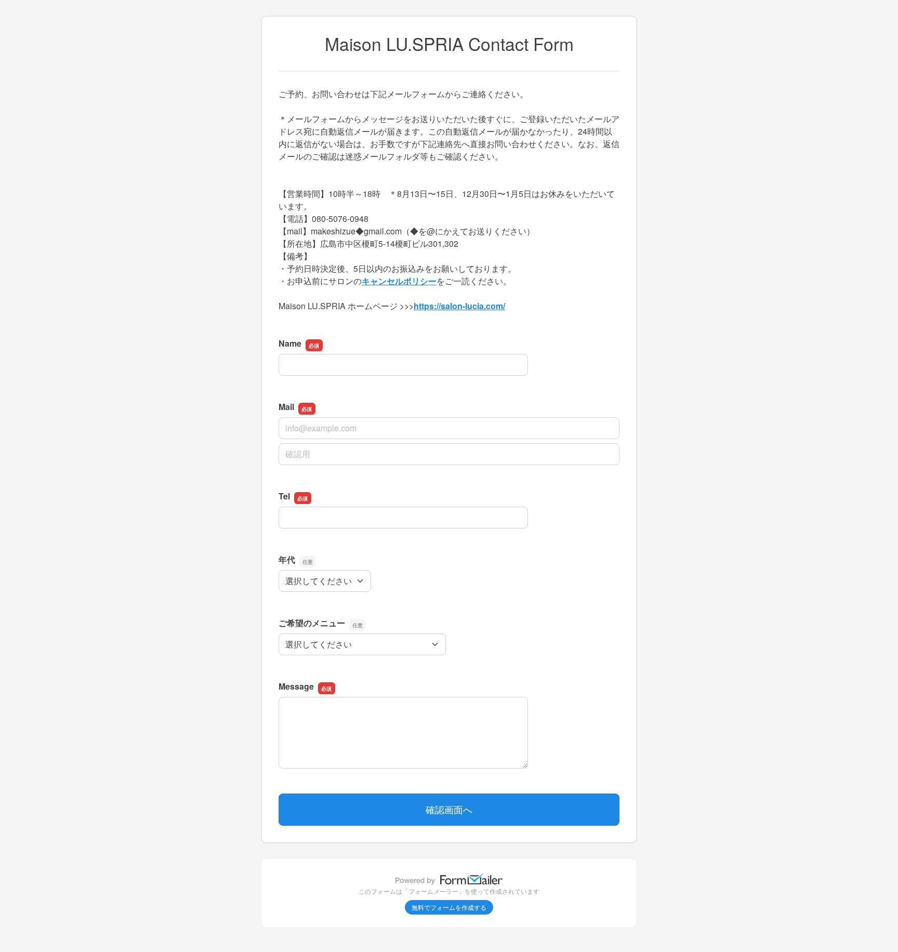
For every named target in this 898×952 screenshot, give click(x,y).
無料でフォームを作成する (449, 907)
